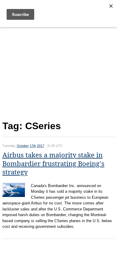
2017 (40, 145)
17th (33, 145)
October (23, 145)
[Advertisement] (58, 72)
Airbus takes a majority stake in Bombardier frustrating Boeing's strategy (53, 164)
